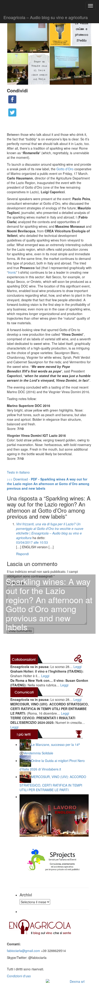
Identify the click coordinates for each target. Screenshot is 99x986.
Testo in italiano (18, 472)
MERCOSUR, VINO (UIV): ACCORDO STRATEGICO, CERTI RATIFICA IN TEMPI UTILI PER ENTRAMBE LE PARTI (53, 783)
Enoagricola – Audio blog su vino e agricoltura (45, 17)
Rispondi (22, 553)
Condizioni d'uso (19, 976)
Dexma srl (77, 981)
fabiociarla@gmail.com (23, 950)
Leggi (77, 666)
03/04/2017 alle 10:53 (32, 542)
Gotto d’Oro (64, 169)
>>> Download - (48, 484)
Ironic (12, 272)
